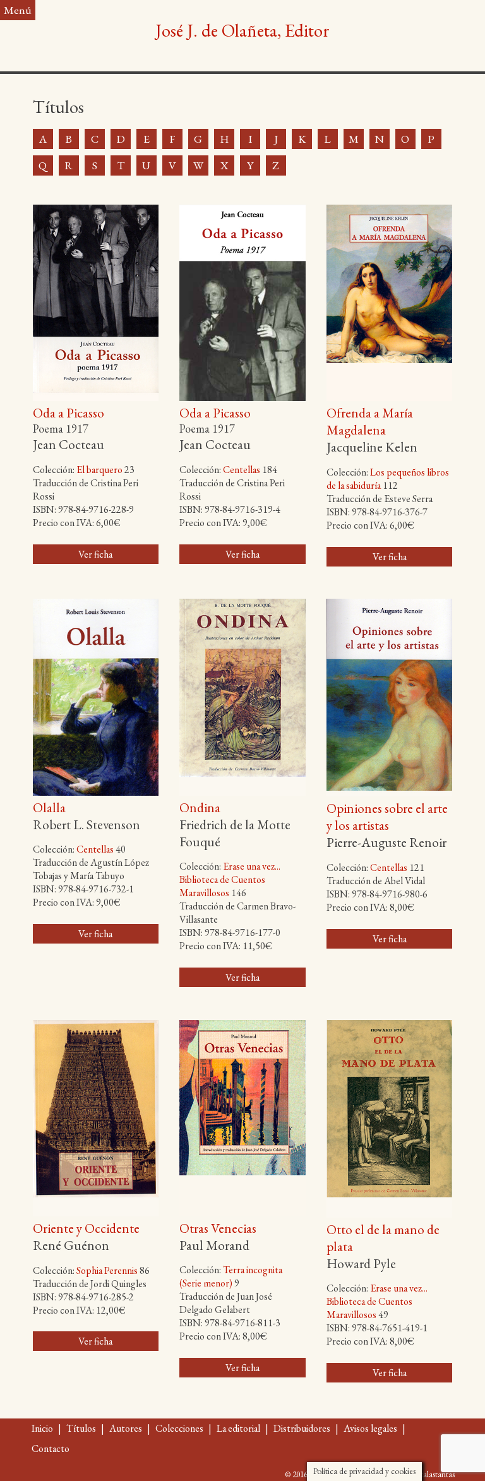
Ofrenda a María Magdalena (369, 421)
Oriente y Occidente (86, 1228)
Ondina (199, 807)
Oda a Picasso (68, 412)
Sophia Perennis (107, 1270)
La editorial (238, 1428)
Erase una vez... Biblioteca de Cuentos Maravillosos (229, 879)
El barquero (99, 469)
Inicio (42, 1428)
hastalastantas (432, 1474)
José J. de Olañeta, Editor (242, 30)
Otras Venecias (217, 1228)
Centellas (241, 469)
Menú (18, 10)
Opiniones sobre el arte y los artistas (387, 817)
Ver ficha (95, 554)
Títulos (81, 1428)
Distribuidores (301, 1428)
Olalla (49, 807)
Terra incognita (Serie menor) (230, 1276)
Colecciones (179, 1428)
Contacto (50, 1448)
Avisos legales (370, 1428)
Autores (125, 1428)
